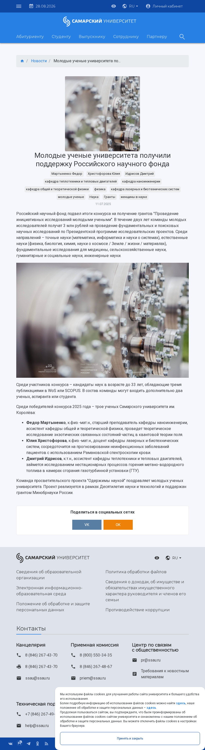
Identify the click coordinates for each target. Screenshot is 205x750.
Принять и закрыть (130, 738)
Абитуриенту (30, 36)
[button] (131, 6)
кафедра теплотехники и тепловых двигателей (81, 181)
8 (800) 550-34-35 (96, 655)
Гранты (109, 197)
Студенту (61, 36)
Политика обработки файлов (136, 572)
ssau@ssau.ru (37, 678)
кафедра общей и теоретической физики (57, 189)
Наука (94, 197)
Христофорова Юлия (104, 174)
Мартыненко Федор (67, 174)
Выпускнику (92, 36)
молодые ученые (71, 197)
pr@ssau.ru (150, 660)
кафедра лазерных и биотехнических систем (145, 189)
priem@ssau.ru (93, 678)
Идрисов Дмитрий (140, 174)
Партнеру (157, 36)
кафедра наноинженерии (141, 181)
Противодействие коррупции (138, 610)
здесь (181, 703)
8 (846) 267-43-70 (41, 655)
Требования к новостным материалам (165, 673)
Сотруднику (126, 36)
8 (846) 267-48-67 (96, 666)
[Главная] (22, 61)
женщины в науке (134, 197)
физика (100, 189)
